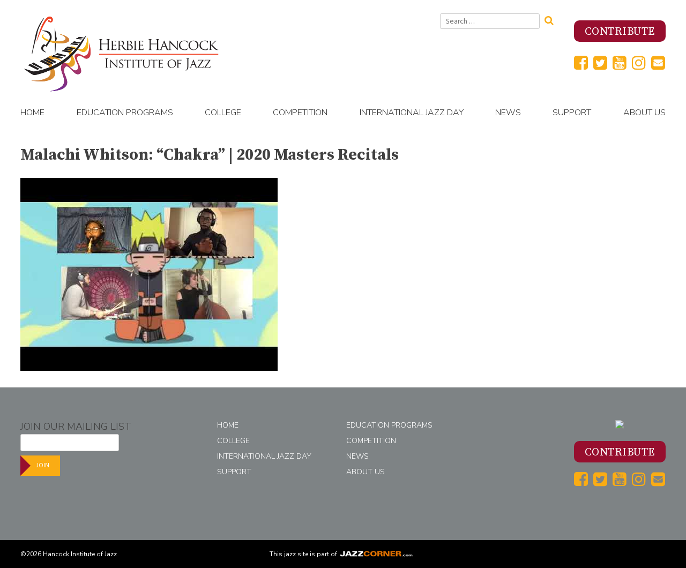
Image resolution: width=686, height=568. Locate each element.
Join (42, 465)
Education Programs (125, 112)
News (508, 112)
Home (32, 112)
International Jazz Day (412, 112)
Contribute (620, 32)
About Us (644, 112)
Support (572, 112)
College (223, 112)
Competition (300, 112)
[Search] (552, 19)
